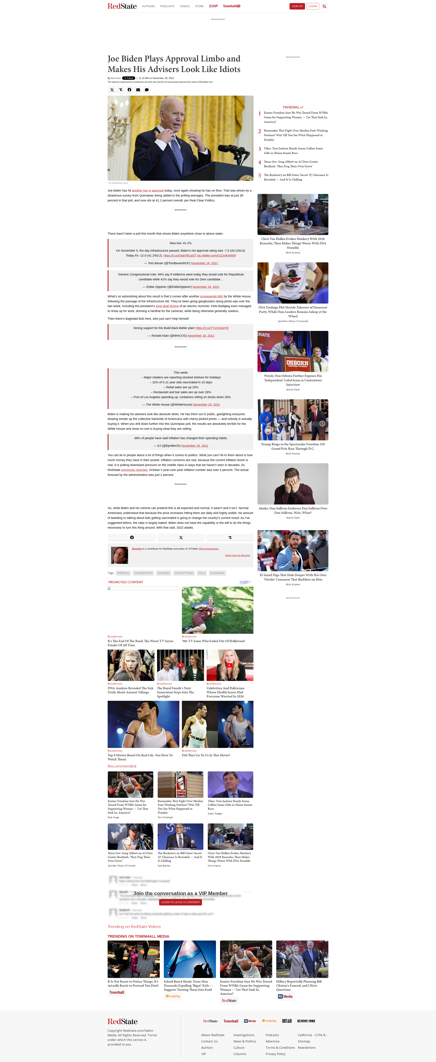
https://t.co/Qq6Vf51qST (180, 255)
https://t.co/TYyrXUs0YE (212, 328)
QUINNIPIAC (217, 573)
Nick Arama (214, 865)
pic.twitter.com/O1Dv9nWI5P (216, 255)
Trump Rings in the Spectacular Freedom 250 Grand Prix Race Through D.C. (293, 446)
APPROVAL (123, 573)
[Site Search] (324, 6)
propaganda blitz (211, 296)
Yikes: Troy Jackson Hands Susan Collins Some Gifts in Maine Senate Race (230, 805)
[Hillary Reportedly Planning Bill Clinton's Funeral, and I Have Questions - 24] (302, 959)
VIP (203, 1054)
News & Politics (244, 1041)
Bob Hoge (113, 817)
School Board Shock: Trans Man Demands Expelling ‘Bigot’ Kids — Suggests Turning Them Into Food (188, 985)
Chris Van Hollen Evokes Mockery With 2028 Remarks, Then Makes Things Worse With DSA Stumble (229, 857)
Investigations (243, 1035)
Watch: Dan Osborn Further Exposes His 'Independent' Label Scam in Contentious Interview (293, 380)
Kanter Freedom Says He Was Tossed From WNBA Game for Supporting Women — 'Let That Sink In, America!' (128, 807)
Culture (238, 1047)
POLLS (201, 573)
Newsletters (307, 1047)
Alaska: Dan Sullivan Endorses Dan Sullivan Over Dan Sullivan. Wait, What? (293, 510)
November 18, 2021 (204, 263)
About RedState (212, 1035)
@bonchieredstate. (209, 548)
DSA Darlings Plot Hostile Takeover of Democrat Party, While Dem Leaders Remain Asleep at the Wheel (293, 311)
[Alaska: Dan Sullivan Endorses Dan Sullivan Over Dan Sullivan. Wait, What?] (293, 484)
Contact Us (209, 1041)
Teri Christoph (165, 817)
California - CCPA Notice (313, 1035)
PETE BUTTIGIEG (184, 573)
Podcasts (167, 6)
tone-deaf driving (167, 306)
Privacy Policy (275, 1054)
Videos (185, 6)
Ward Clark (293, 389)
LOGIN (313, 6)
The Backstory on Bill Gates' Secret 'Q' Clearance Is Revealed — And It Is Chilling (180, 857)
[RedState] (122, 6)
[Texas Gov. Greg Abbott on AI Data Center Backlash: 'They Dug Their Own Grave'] (130, 836)
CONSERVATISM (143, 573)
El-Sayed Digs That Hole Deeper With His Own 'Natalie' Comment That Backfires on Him (293, 577)
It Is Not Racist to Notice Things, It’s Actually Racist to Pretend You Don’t (133, 983)
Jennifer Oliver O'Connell (121, 865)
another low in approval (148, 190)
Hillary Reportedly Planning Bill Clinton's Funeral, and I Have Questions (299, 985)
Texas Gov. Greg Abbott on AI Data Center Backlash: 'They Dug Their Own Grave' (130, 857)
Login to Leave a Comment (180, 902)
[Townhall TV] (231, 6)
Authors (148, 6)
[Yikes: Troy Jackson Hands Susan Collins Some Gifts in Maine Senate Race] (230, 784)
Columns (239, 1054)
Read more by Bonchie (237, 555)
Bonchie (116, 78)
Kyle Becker (164, 865)
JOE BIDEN (163, 573)
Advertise (272, 1041)
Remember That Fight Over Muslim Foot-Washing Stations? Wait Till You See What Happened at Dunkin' (180, 807)
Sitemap (304, 1041)
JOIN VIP (297, 6)
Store (199, 6)
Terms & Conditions (280, 1047)
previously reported (134, 470)
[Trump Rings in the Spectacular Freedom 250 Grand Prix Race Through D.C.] (293, 419)
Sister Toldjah (215, 813)
